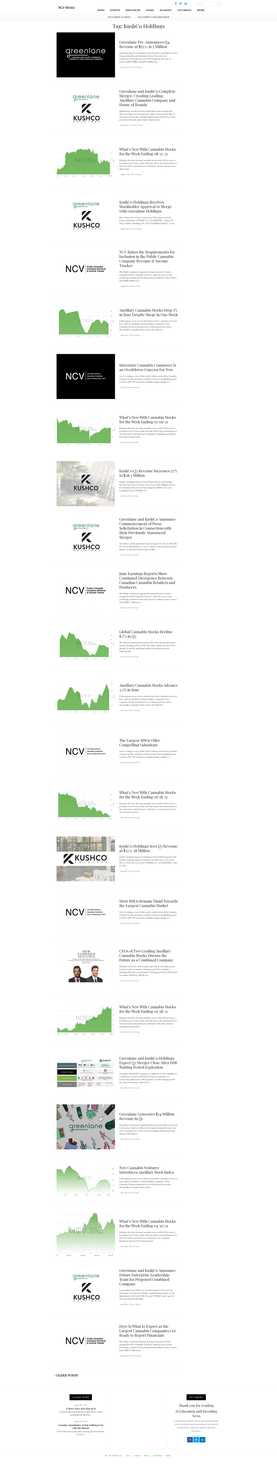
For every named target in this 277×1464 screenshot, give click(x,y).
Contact (137, 1455)
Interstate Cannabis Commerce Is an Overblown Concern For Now (147, 367)
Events (115, 10)
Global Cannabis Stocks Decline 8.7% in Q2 (145, 634)
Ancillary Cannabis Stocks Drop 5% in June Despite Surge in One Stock (148, 312)
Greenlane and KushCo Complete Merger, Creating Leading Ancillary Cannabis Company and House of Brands (147, 98)
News (100, 10)
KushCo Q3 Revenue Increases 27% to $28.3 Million (148, 473)
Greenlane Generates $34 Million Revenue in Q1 (146, 1116)
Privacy (147, 1455)
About (128, 1455)
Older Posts (66, 1375)
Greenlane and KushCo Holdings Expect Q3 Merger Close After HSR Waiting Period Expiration (148, 1063)
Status (168, 1455)
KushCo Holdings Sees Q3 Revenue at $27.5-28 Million (148, 848)
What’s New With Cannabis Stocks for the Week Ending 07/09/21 (147, 419)
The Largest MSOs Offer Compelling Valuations (139, 742)
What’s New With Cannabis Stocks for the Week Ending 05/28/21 (147, 1009)
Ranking (166, 10)
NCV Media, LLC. (115, 1455)
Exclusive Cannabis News (153, 17)
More (200, 10)
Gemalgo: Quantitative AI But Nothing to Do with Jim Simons (80, 1426)
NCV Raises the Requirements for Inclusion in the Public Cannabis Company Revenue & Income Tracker (147, 258)
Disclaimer (157, 1455)
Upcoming (184, 10)
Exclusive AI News (119, 17)
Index (150, 10)
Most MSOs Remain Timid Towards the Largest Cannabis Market (148, 903)
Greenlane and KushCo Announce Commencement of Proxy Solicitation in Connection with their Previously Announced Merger (147, 528)
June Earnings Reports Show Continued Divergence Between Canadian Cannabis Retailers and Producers (147, 580)
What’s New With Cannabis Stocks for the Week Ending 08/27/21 (147, 151)
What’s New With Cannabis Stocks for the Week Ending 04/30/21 (147, 1223)
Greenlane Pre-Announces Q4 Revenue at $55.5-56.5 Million (144, 44)
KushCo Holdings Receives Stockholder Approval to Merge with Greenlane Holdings (145, 206)
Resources (133, 10)
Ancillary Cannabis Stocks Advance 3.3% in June (148, 687)
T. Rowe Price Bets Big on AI (81, 1408)
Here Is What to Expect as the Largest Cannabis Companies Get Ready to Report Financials (147, 1331)
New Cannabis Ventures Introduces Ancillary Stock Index (146, 1170)
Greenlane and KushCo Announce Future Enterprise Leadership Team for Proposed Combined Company (147, 1277)
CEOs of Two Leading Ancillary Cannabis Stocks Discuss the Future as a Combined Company (146, 955)
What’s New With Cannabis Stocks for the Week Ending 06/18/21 (147, 794)
